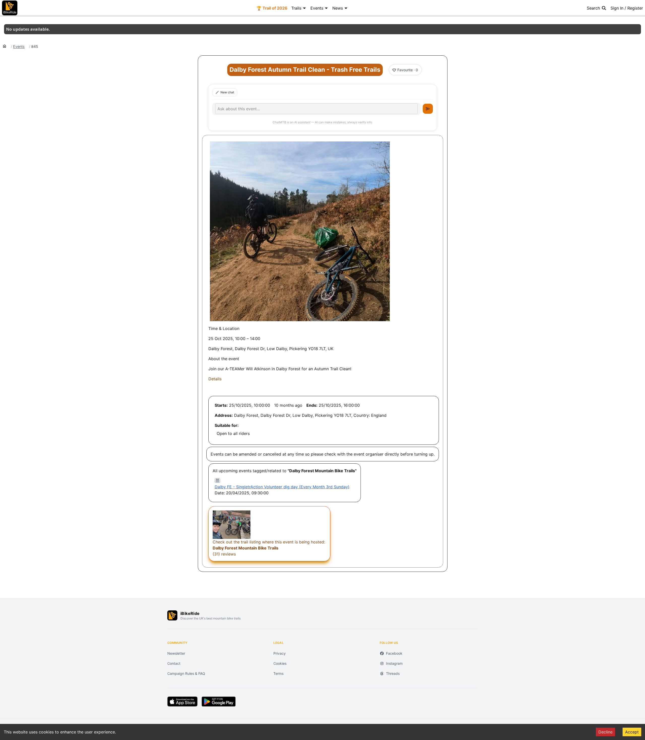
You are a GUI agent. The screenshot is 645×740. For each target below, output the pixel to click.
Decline (605, 731)
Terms (278, 673)
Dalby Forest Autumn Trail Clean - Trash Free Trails (305, 69)
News (337, 8)
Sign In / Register (626, 8)
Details (214, 378)
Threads (393, 673)
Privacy (279, 653)
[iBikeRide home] (172, 615)
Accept (632, 731)
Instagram (394, 663)
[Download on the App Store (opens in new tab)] (182, 701)
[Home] (5, 46)
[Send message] (428, 109)
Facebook (394, 653)
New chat (227, 92)
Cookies (279, 663)
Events (316, 8)
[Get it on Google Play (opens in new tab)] (219, 701)
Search (593, 8)
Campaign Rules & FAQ (186, 673)
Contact (173, 663)
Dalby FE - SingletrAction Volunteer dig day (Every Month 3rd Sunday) (282, 486)
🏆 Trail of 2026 (271, 8)
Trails (296, 8)
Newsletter (176, 653)
